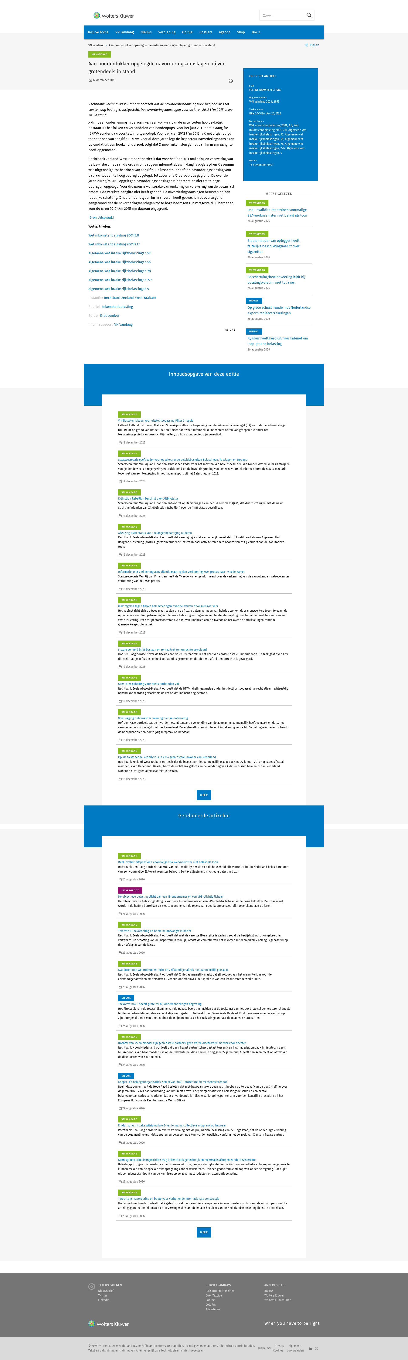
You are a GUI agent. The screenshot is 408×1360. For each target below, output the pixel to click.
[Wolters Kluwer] (114, 15)
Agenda (224, 32)
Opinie (187, 32)
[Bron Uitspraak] (101, 217)
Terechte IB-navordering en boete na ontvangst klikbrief (154, 931)
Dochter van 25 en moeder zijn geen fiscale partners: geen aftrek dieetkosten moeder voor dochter (182, 1043)
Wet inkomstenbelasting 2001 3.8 (113, 235)
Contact (210, 1300)
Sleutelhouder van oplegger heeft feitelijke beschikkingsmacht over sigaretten (273, 246)
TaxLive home (98, 32)
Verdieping (166, 32)
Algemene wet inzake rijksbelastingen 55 (119, 262)
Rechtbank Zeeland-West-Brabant (130, 298)
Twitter (102, 1295)
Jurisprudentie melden (220, 1291)
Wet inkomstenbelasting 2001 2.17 (114, 244)
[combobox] (282, 15)
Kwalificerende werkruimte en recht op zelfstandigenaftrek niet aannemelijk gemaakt (173, 970)
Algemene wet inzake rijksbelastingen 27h (120, 280)
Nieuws (146, 32)
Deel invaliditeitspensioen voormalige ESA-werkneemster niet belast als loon (168, 862)
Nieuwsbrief (105, 1291)
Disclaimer (264, 1348)
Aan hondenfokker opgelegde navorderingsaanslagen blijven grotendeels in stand (162, 45)
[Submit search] (309, 15)
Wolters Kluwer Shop (277, 1300)
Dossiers (205, 32)
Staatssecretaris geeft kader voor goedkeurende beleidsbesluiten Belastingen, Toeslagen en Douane (182, 460)
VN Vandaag (124, 32)
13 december (109, 316)
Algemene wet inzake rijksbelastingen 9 (118, 289)
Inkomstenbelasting (117, 307)
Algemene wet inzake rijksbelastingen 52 (119, 253)
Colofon (211, 1305)
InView (268, 1291)
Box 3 (256, 32)
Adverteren (213, 1309)
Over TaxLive (214, 1295)
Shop (241, 32)
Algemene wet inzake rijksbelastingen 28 (119, 271)
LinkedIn (103, 1300)
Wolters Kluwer (274, 1295)
